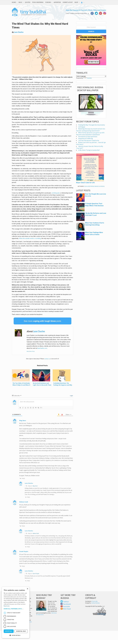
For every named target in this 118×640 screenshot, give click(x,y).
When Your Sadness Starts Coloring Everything (94, 224)
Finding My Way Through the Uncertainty (91, 125)
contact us (47, 358)
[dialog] (16, 612)
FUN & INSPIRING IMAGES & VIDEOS (94, 186)
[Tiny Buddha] (29, 16)
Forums (48, 2)
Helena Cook (36, 533)
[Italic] (23, 408)
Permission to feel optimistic (87, 137)
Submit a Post (68, 2)
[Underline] (25, 408)
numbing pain (56, 193)
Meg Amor (35, 486)
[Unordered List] (33, 408)
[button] (16, 609)
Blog (20, 2)
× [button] (27, 589)
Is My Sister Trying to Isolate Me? (89, 150)
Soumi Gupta (36, 573)
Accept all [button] (8, 631)
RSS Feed (67, 609)
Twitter (66, 601)
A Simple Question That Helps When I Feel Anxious (94, 205)
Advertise (57, 2)
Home (14, 2)
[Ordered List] (30, 408)
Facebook (67, 604)
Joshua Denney (95, 603)
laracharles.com (42, 348)
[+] (41, 407)
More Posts (32, 351)
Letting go (81, 127)
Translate (89, 78)
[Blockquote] (35, 408)
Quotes (27, 2)
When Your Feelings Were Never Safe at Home (94, 233)
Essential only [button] (21, 631)
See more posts (42, 320)
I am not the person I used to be (88, 140)
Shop (76, 2)
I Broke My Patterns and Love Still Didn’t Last (95, 214)
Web (28, 351)
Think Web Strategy (95, 611)
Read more (7, 606)
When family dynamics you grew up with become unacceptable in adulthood (90, 134)
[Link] (38, 408)
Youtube (66, 606)
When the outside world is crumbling (30, 238)
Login (71, 395)
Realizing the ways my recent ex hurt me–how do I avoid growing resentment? (90, 130)
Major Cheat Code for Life (85, 183)
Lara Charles (19, 32)
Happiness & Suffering (85, 138)
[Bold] (20, 408)
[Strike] (28, 408)
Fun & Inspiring (38, 2)
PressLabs (95, 601)
